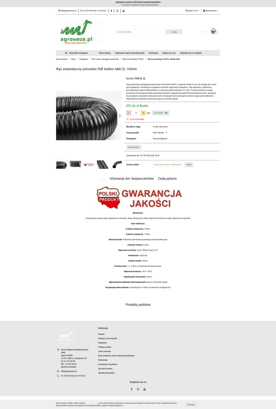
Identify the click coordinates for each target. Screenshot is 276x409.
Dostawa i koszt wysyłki (107, 338)
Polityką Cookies (92, 403)
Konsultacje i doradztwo (107, 364)
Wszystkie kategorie (78, 53)
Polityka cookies (104, 347)
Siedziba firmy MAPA (106, 373)
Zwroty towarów (104, 351)
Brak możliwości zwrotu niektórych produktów (116, 356)
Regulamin (102, 343)
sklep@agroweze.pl (69, 371)
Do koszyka (159, 113)
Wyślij (189, 164)
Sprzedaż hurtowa (105, 368)
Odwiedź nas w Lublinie (191, 53)
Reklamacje (103, 360)
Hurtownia (153, 53)
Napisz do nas (169, 53)
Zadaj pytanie (133, 147)
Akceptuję (191, 404)
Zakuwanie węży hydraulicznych (129, 53)
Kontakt (101, 334)
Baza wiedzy (105, 53)
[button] (103, 328)
